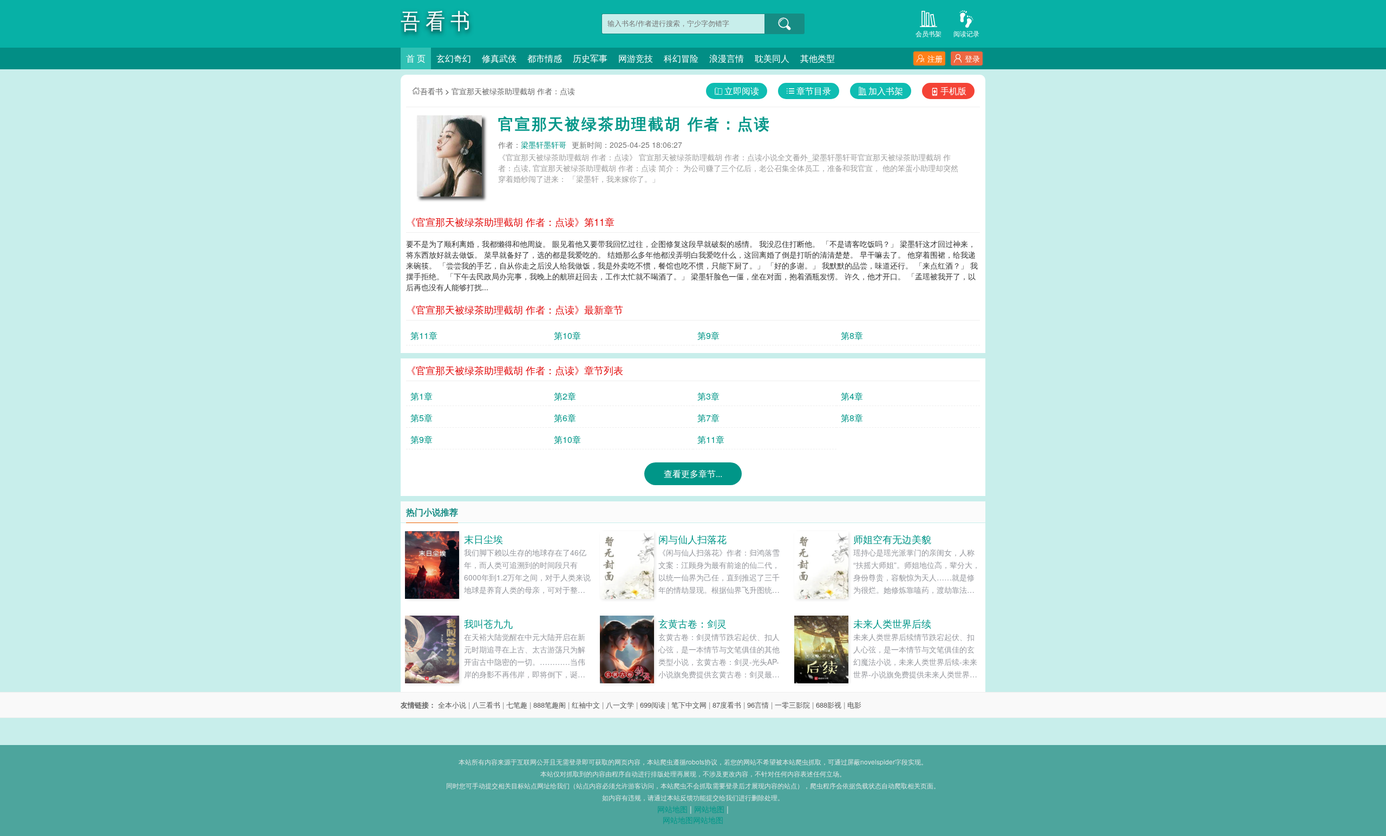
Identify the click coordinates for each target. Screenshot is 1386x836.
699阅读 (652, 705)
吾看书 (431, 91)
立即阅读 (741, 90)
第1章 (421, 396)
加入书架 (885, 90)
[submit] (784, 24)
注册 (935, 58)
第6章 (565, 418)
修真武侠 (499, 58)
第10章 (567, 335)
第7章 (708, 418)
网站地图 (672, 809)
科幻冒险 (681, 58)
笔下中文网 (689, 705)
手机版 (953, 90)
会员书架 (929, 33)
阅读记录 (966, 33)
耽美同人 (772, 58)
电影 (854, 705)
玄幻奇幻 (453, 58)
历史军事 (590, 58)
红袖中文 (586, 705)
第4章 (852, 396)
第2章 (565, 396)
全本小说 (452, 705)
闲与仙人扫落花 (692, 539)
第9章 (708, 335)
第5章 (421, 418)
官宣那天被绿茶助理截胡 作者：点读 (513, 91)
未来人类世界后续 (892, 623)
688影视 (828, 705)
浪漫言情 (726, 58)
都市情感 (544, 58)
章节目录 (813, 90)
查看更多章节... (693, 473)
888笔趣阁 (549, 705)
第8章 (852, 335)
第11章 (423, 335)
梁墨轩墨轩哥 (543, 144)
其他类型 (817, 58)
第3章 (708, 396)
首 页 (416, 58)
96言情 (758, 705)
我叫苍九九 (488, 623)
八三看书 (486, 705)
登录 (972, 58)
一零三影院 (792, 705)
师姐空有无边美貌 (892, 539)
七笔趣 (516, 705)
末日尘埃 (483, 539)
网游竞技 (635, 58)
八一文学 (620, 705)
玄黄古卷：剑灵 (692, 623)
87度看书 (726, 705)
